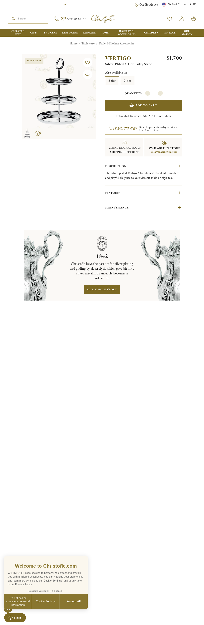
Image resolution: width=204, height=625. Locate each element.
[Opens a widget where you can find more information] (15, 618)
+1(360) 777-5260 (124, 128)
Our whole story (102, 289)
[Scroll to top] (188, 609)
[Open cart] (194, 19)
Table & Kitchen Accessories (116, 43)
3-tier (112, 81)
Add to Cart (146, 105)
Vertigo (118, 58)
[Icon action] (87, 74)
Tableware (88, 43)
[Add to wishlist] (87, 62)
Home (73, 43)
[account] (170, 19)
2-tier (127, 81)
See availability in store (164, 151)
